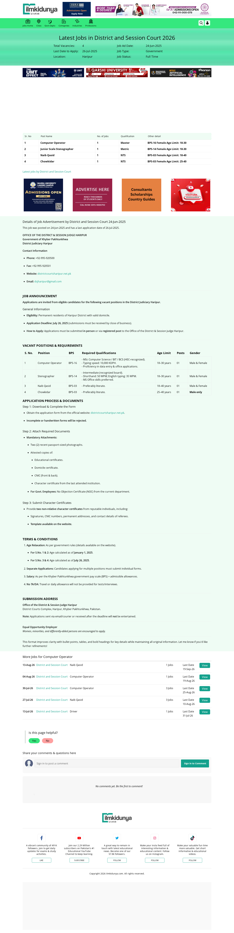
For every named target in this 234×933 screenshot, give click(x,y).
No (47, 740)
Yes (34, 740)
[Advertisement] (117, 102)
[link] (77, 9)
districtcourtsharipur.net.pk (54, 273)
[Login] (207, 23)
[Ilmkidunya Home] (40, 9)
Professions (90, 25)
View (205, 665)
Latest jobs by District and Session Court (47, 171)
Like (41, 860)
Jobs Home (28, 25)
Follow (117, 860)
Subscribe (79, 860)
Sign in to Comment (195, 763)
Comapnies (64, 25)
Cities (38, 25)
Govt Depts (50, 25)
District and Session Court (52, 665)
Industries (77, 25)
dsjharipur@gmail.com (48, 281)
